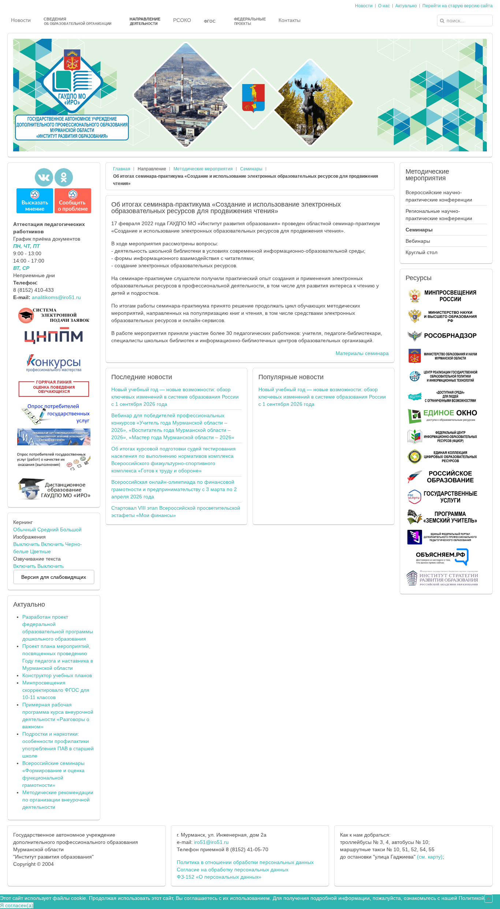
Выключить (26, 544)
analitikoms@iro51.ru (56, 297)
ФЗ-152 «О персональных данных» (219, 877)
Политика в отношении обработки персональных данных (245, 862)
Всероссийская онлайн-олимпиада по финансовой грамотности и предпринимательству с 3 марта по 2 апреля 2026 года (174, 489)
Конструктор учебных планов (57, 675)
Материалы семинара (362, 353)
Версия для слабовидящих (53, 577)
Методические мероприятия (203, 168)
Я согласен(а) (16, 905)
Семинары (251, 168)
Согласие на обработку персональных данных (232, 869)
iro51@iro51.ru (211, 842)
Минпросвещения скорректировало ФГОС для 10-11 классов (55, 690)
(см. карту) (430, 857)
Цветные (40, 551)
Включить (52, 544)
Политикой (471, 898)
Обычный (24, 529)
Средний (48, 529)
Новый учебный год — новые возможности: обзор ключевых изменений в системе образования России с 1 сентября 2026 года (175, 396)
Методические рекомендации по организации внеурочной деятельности (57, 799)
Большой (71, 529)
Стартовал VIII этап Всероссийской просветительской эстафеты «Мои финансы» (175, 511)
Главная (121, 168)
